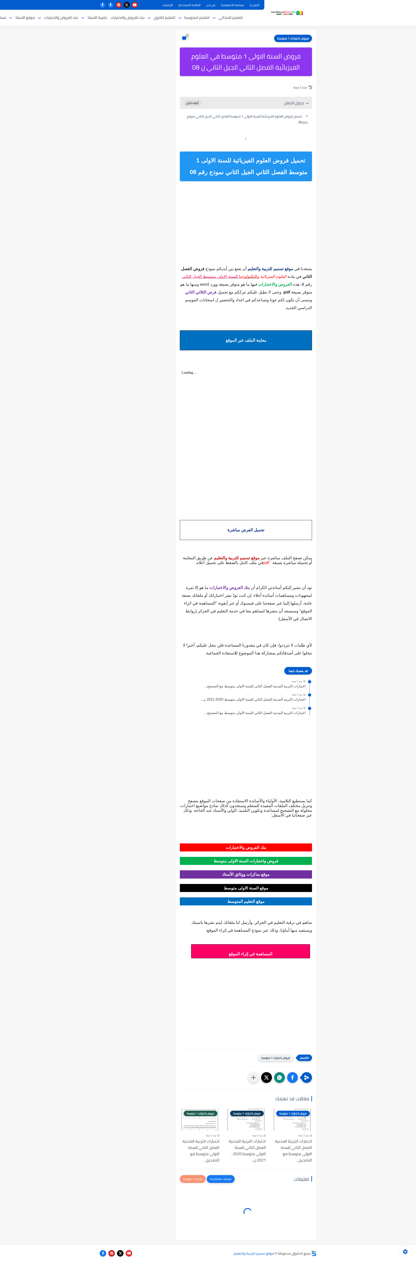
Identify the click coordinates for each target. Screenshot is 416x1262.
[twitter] (127, 5)
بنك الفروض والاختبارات (127, 17)
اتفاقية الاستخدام (190, 5)
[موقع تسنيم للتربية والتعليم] (287, 12)
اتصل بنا (254, 5)
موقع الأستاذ (25, 17)
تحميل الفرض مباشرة (246, 530)
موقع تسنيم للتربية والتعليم (254, 1253)
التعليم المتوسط (197, 17)
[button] (292, 1077)
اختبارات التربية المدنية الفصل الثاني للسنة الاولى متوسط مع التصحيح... (255, 686)
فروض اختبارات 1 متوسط (293, 38)
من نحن (210, 5)
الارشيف (167, 5)
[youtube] (135, 5)
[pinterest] (119, 5)
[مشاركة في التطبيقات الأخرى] (253, 1077)
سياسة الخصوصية (232, 5)
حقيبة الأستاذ (97, 17)
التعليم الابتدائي (231, 17)
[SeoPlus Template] (313, 1253)
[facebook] (111, 5)
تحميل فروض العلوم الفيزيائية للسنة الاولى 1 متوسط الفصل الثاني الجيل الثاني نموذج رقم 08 (247, 119)
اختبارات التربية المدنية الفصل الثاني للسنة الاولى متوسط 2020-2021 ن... (253, 699)
